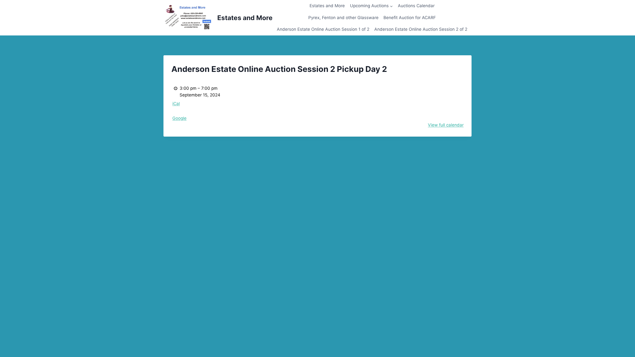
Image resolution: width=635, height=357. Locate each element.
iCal (176, 103)
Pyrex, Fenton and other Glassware (343, 17)
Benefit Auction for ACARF (409, 17)
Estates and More (327, 5)
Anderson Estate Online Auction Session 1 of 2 (323, 29)
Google (179, 118)
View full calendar (446, 124)
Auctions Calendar (416, 5)
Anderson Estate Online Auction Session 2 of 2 (420, 29)
